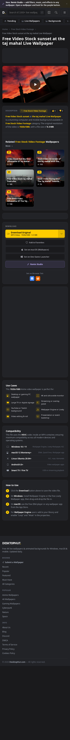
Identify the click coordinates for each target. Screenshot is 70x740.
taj (37, 116)
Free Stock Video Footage (22, 29)
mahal (42, 116)
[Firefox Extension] (38, 278)
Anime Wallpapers (10, 595)
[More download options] (61, 234)
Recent (5, 566)
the (33, 116)
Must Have (7, 579)
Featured (6, 575)
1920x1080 (24, 126)
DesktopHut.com (17, 662)
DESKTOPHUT (11, 543)
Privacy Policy (8, 649)
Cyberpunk (7, 607)
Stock (19, 116)
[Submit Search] (56, 12)
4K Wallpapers (8, 599)
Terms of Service (9, 644)
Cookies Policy (8, 653)
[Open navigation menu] (65, 12)
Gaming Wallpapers (11, 603)
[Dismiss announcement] (67, 4)
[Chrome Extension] (32, 278)
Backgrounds (55, 21)
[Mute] (58, 100)
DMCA (5, 640)
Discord (5, 636)
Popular (5, 571)
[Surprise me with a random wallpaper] (49, 12)
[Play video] (35, 84)
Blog (4, 631)
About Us (6, 627)
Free (8, 116)
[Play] (6, 100)
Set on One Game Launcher (36, 257)
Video (13, 116)
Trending (11, 21)
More (8, 146)
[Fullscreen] (64, 100)
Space (5, 616)
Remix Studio (36, 264)
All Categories (8, 584)
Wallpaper (56, 116)
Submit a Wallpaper (14, 562)
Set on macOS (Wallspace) (36, 250)
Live (48, 116)
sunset (26, 116)
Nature (5, 612)
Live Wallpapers (32, 21)
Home (5, 29)
